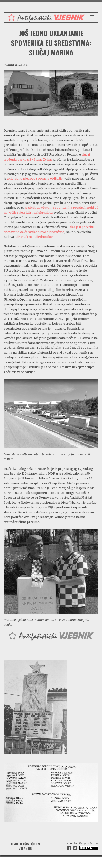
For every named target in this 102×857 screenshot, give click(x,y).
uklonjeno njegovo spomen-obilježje (35, 178)
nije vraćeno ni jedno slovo (34, 236)
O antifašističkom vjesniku (25, 846)
